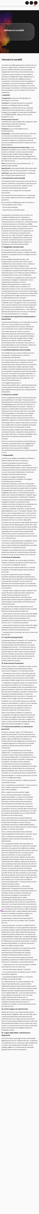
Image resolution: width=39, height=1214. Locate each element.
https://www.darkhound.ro (24, 72)
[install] (1, 910)
